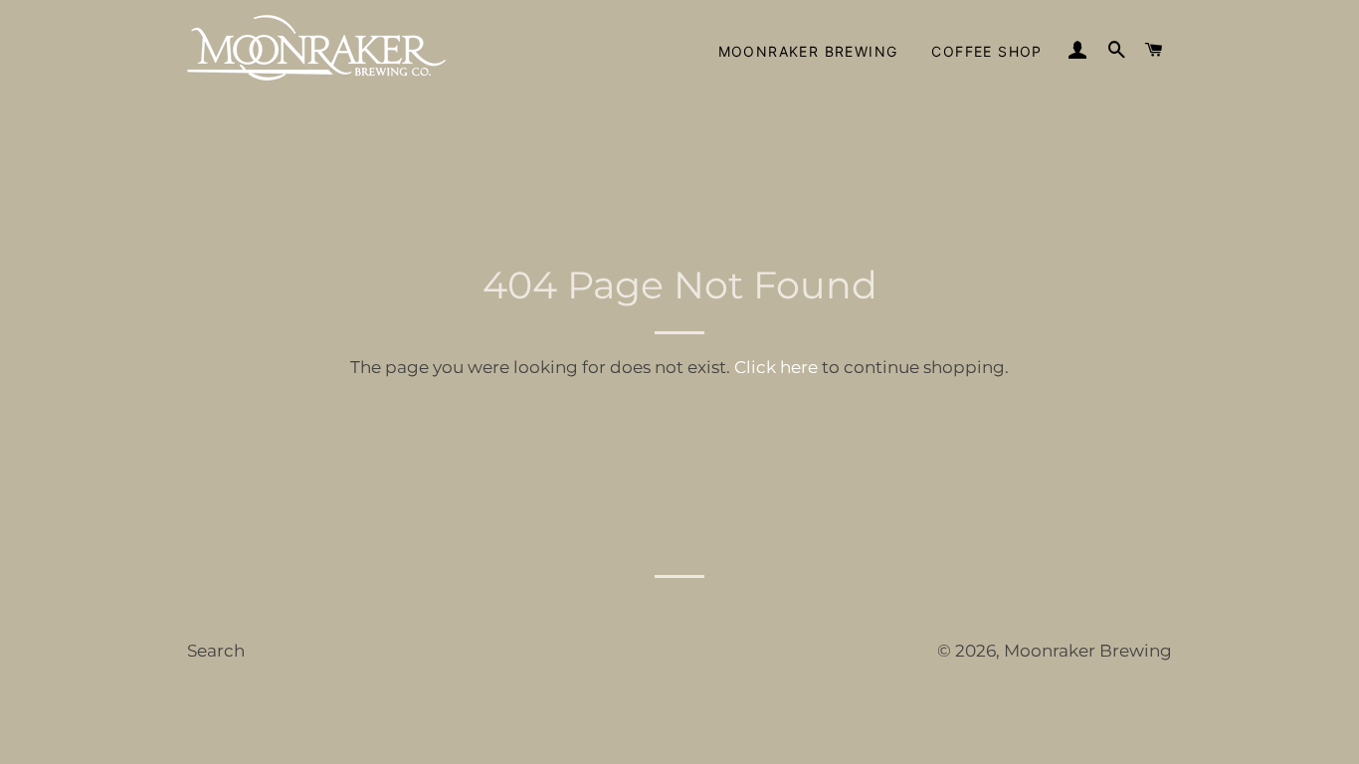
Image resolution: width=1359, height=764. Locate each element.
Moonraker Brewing (808, 51)
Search (216, 651)
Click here (776, 367)
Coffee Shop (986, 51)
